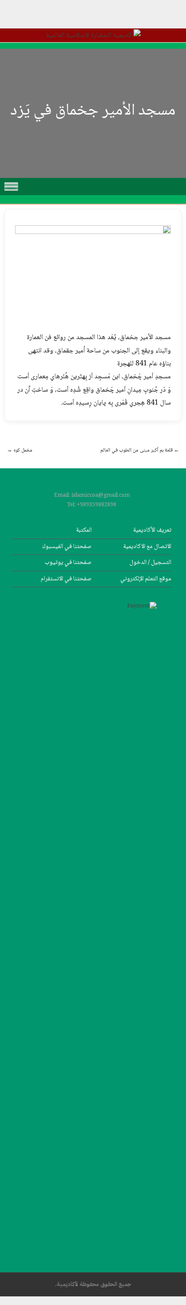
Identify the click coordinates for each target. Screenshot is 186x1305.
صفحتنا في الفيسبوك (67, 546)
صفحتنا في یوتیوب (68, 562)
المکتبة (84, 530)
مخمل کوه (19, 450)
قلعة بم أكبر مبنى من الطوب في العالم (139, 450)
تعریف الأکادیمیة (152, 530)
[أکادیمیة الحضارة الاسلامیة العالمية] (93, 35)
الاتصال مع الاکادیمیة (147, 546)
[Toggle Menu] (11, 186)
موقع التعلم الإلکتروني (145, 578)
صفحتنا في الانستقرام (66, 578)
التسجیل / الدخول (150, 562)
